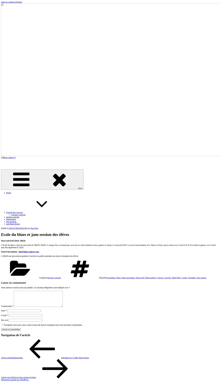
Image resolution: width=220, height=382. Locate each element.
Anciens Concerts (18, 215)
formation (192, 278)
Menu (80, 188)
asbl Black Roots (13, 224)
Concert (160, 278)
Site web (4, 320)
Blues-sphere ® (7, 162)
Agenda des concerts (14, 212)
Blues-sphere (150, 278)
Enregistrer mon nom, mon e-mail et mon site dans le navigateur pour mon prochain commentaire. (43, 325)
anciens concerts (12, 217)
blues (118, 278)
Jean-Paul (34, 228)
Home (8, 193)
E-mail (4, 315)
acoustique (111, 278)
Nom (4, 311)
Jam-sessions (11, 222)
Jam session (201, 278)
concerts (167, 278)
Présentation (11, 219)
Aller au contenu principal (11, 2)
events (184, 278)
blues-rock (140, 278)
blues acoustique (128, 278)
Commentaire (7, 306)
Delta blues (176, 278)
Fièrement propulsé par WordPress (15, 380)
